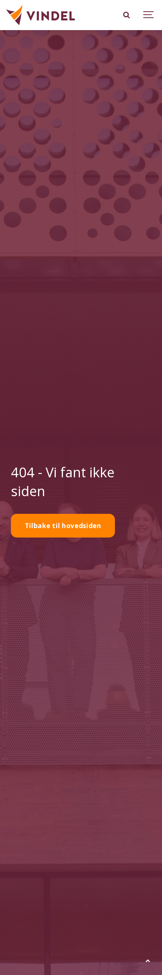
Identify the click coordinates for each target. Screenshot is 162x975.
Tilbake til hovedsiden (63, 525)
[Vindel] (40, 15)
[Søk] (126, 15)
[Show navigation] (148, 15)
